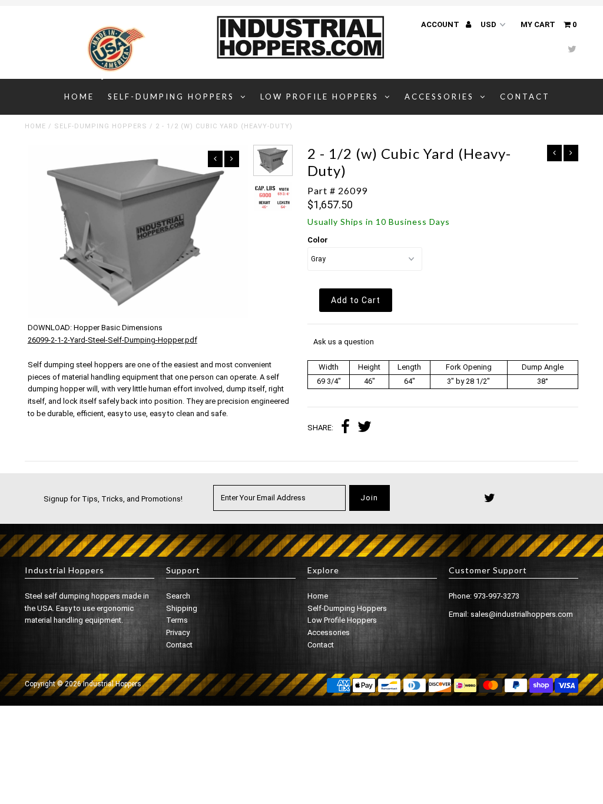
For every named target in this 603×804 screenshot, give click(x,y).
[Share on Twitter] (364, 428)
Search (178, 596)
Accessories (439, 96)
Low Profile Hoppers (319, 96)
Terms (177, 620)
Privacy (178, 632)
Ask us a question (343, 341)
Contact (525, 96)
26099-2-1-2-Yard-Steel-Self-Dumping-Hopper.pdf (112, 339)
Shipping (181, 608)
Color (317, 239)
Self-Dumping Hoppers (171, 96)
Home (79, 96)
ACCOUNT (441, 24)
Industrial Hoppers (112, 684)
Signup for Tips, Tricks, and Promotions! (113, 498)
